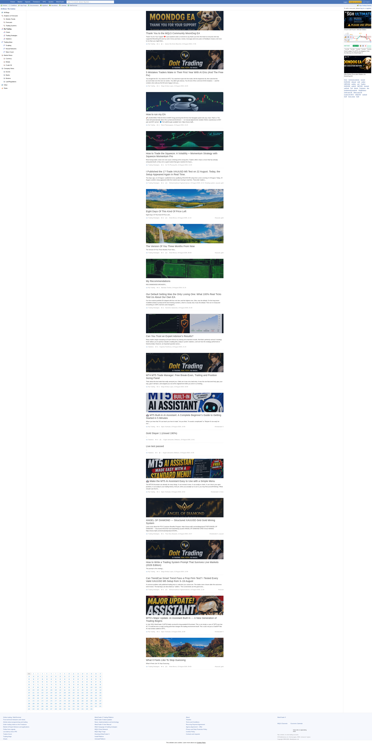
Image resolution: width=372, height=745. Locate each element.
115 (83, 690)
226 (47, 709)
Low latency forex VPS (10, 731)
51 (100, 679)
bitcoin (356, 88)
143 (56, 695)
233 (78, 709)
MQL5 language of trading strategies (106, 727)
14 (87, 673)
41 (55, 679)
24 (55, 676)
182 (78, 701)
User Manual (103, 724)
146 (69, 695)
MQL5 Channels (282, 723)
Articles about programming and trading (15, 722)
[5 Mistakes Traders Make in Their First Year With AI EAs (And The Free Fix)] (184, 59)
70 (33, 684)
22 (47, 676)
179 (65, 701)
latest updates (103, 719)
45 (73, 679)
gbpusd (353, 82)
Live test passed (155, 446)
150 (87, 695)
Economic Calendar (297, 723)
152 (96, 695)
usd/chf (353, 86)
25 (60, 676)
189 (33, 703)
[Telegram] (282, 730)
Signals (27, 2)
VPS (44, 2)
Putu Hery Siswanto (171, 534)
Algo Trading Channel (365, 5)
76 (60, 684)
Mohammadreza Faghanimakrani (179, 183)
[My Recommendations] (184, 268)
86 (29, 687)
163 (69, 698)
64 (82, 682)
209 (47, 706)
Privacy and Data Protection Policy (196, 729)
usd (358, 84)
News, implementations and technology (107, 722)
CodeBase (14, 5)
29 (78, 676)
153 (100, 695)
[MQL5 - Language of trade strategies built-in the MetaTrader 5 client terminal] (4, 2)
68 (100, 682)
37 (38, 679)
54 (38, 682)
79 (73, 684)
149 (82, 695)
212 (60, 706)
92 (55, 687)
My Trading (151, 44)
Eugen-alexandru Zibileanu (171, 439)
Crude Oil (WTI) (349, 94)
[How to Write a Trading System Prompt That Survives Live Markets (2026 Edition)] (184, 549)
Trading (363, 84)
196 (65, 703)
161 (60, 698)
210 (51, 706)
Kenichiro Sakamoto (171, 308)
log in (362, 8)
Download (102, 734)
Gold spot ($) (348, 92)
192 (47, 703)
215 (74, 706)
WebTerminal (73, 5)
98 (82, 687)
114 (78, 690)
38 (42, 679)
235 (87, 709)
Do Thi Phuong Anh (171, 165)
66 (91, 682)
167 (87, 698)
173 (38, 701)
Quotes (51, 2)
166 (82, 698)
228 (56, 709)
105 (38, 690)
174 (42, 701)
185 (91, 701)
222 (29, 709)
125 (51, 692)
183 (82, 701)
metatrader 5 (219, 426)
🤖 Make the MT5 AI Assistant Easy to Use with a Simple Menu (180, 481)
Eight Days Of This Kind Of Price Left (166, 211)
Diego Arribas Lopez (167, 86)
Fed (351, 88)
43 (64, 679)
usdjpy (363, 82)
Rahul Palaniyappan (167, 125)
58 (55, 682)
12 (78, 673)
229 (60, 709)
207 (38, 706)
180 (69, 701)
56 (47, 682)
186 (96, 701)
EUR (345, 96)
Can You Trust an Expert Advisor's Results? (169, 336)
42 (60, 679)
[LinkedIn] (291, 730)
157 (42, 698)
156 (38, 698)
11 (73, 673)
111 (65, 690)
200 (82, 703)
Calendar (63, 5)
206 (33, 706)
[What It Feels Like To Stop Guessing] (184, 647)
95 (69, 687)
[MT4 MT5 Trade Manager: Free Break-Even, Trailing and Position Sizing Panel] (184, 362)
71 (38, 684)
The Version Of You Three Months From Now (170, 246)
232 (74, 709)
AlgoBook (45, 5)
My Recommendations (158, 281)
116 (87, 690)
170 (100, 698)
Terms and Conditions (192, 722)
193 (51, 703)
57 (51, 682)
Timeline (188, 719)
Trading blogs (7, 736)
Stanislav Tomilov (166, 287)
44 (69, 679)
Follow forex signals (9, 729)
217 (82, 706)
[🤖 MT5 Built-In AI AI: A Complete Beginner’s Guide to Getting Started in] (184, 402)
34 (100, 676)
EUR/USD (347, 82)
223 (33, 709)
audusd (364, 94)
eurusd (363, 80)
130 (74, 692)
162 (65, 698)
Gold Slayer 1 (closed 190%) (161, 433)
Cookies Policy (190, 731)
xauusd (218, 183)
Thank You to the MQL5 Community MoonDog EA (173, 33)
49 (91, 679)
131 (78, 692)
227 (51, 709)
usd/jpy (353, 84)
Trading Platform (104, 717)
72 (42, 684)
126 (56, 692)
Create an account (355, 2)
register (368, 8)
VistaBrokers (362, 90)
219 (91, 706)
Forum (12, 2)
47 (82, 679)
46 (78, 679)
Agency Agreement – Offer (194, 727)
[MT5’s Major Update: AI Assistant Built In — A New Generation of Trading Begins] (184, 605)
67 (96, 682)
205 (29, 706)
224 (38, 709)
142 (51, 695)
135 (96, 692)
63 (78, 682)
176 (51, 701)
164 (74, 698)
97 (78, 687)
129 (69, 692)
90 (47, 687)
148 (78, 695)
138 (33, 695)
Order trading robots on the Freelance (15, 724)
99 (87, 687)
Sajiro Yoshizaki (166, 426)
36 (33, 679)
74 (51, 684)
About (188, 717)
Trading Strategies (153, 165)
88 (38, 687)
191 (42, 703)
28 (73, 676)
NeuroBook (54, 5)
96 (73, 687)
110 (60, 690)
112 (69, 690)
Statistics (151, 347)
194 (56, 703)
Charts (5, 739)
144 (60, 695)
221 (100, 706)
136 (100, 692)
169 (96, 698)
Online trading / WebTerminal (12, 717)
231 (69, 709)
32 (91, 676)
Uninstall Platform (100, 739)
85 (100, 684)
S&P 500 (360, 86)
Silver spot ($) (357, 92)
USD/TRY (358, 94)
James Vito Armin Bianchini (173, 44)
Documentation (34, 5)
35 (29, 679)
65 (87, 682)
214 (69, 706)
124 (47, 692)
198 (74, 703)
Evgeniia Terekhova (166, 347)
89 (42, 687)
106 (42, 690)
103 (29, 690)
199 (78, 703)
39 (47, 679)
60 (64, 682)
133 (87, 692)
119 (100, 690)
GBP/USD (347, 84)
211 (56, 706)
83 (91, 684)
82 (87, 684)
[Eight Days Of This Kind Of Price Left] (184, 198)
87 (33, 687)
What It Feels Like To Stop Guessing (166, 660)
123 (42, 692)
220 (96, 706)
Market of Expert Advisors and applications (16, 727)
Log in (345, 2)
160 (56, 698)
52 (29, 682)
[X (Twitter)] (285, 730)
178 (60, 701)
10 (69, 673)
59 (60, 682)
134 (91, 692)
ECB (357, 96)
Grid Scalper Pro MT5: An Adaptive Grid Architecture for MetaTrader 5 (356, 43)
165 (78, 698)
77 (64, 684)
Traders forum (7, 734)
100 (91, 687)
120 (29, 692)
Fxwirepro (362, 88)
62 (73, 682)
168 (91, 698)
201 (87, 703)
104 (33, 690)
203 (96, 703)
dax (368, 88)
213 (65, 706)
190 (38, 703)
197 (69, 703)
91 (51, 687)
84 (96, 684)
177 (56, 701)
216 (78, 706)
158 (47, 698)
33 (96, 676)
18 (29, 676)
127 (60, 692)
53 (33, 682)
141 (47, 695)
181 (74, 701)
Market (20, 2)
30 (82, 676)
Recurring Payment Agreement (195, 724)
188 (29, 703)
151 (91, 695)
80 (78, 684)
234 (82, 709)
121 (33, 692)
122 (38, 692)
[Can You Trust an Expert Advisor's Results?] (184, 323)
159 (51, 698)
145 (65, 695)
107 (47, 690)
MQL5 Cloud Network (101, 729)
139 (38, 695)
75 (55, 684)
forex (221, 492)
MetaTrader (60, 2)
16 (96, 673)
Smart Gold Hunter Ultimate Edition (355, 20)
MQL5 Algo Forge (100, 731)
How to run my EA (156, 114)
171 (29, 701)
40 (51, 679)
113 (74, 690)
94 (64, 687)
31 (87, 676)
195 (60, 703)
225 (42, 709)
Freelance (36, 2)
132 (82, 692)
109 (56, 690)
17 (100, 673)
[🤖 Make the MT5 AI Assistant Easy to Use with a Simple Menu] (184, 468)
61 (69, 682)
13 (82, 673)
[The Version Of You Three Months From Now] (184, 233)
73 (47, 684)
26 (64, 676)
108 (51, 690)
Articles (5, 5)
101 (96, 687)
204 (100, 703)
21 (42, 676)
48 (87, 679)
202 (91, 703)
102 (100, 687)
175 (47, 701)
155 (33, 698)
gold (222, 183)
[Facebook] (278, 730)
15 (91, 673)
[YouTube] (288, 730)
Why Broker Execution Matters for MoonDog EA (355, 66)
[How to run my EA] (184, 101)
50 (96, 679)
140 (42, 695)
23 (51, 676)
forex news (351, 96)
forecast (366, 86)
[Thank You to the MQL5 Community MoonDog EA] (184, 20)
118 (96, 690)
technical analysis (354, 80)
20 (38, 676)
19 (33, 676)
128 (65, 692)
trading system (210, 183)
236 (91, 709)
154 (29, 698)
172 (33, 701)
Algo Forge (23, 5)
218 (87, 706)
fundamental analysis (350, 90)
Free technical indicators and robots (14, 719)
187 (100, 701)
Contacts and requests (193, 734)
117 (91, 690)
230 (65, 709)
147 (74, 695)
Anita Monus (173, 218)
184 (87, 701)
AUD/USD (347, 86)
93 (60, 687)
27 (69, 676)
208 (42, 706)
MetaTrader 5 (281, 717)
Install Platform (99, 736)
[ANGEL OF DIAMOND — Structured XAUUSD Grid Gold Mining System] (184, 507)
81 (82, 684)
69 (29, 684)
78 (69, 684)
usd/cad (346, 88)
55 (42, 682)
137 (29, 695)
